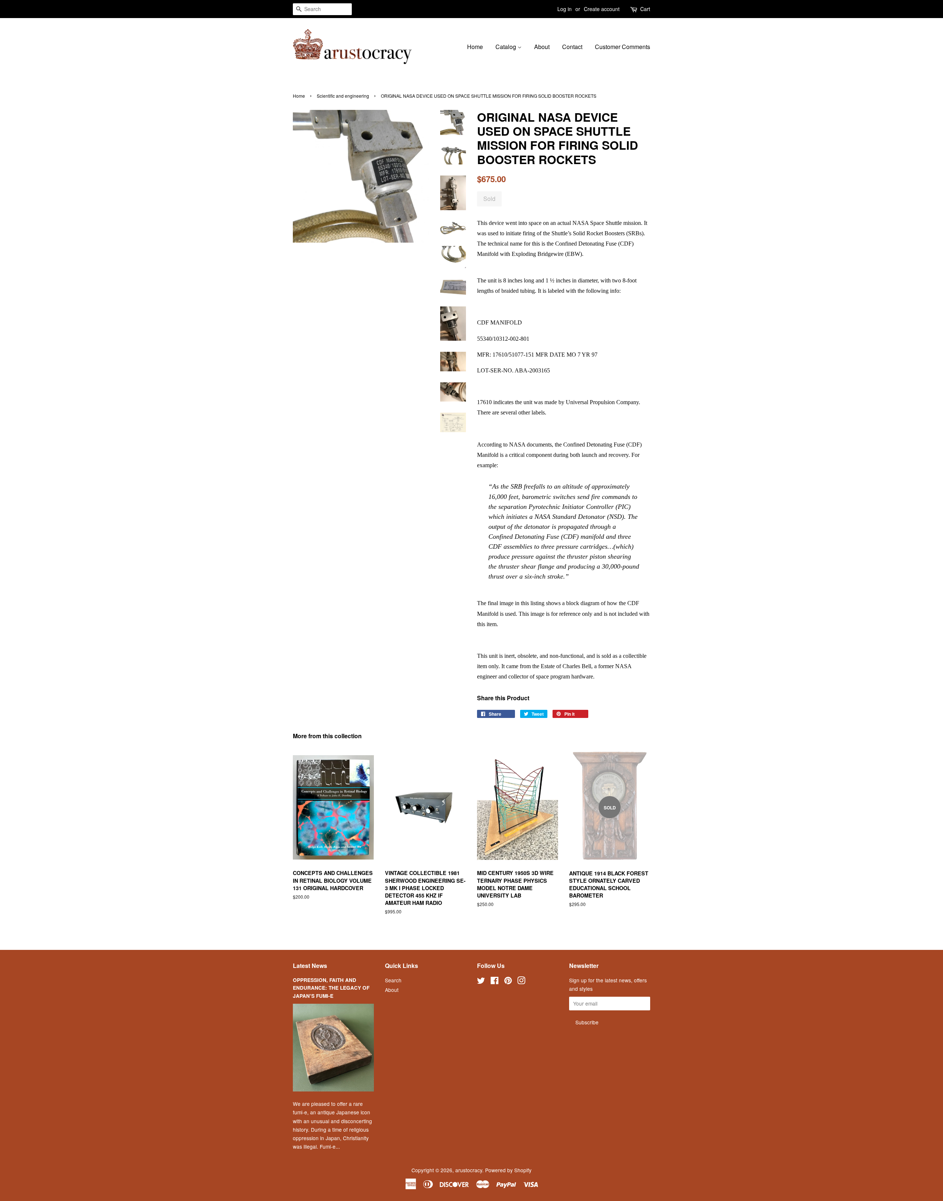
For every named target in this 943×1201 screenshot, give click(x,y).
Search (393, 980)
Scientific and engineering (343, 96)
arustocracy (468, 1170)
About (542, 46)
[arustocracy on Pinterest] (508, 981)
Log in (564, 9)
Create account (602, 9)
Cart (645, 9)
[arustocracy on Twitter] (481, 981)
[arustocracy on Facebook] (494, 981)
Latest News (310, 965)
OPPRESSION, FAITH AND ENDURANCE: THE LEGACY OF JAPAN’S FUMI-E (331, 988)
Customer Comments (622, 46)
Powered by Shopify (508, 1170)
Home (475, 46)
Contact (572, 46)
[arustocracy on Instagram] (521, 981)
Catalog (506, 46)
